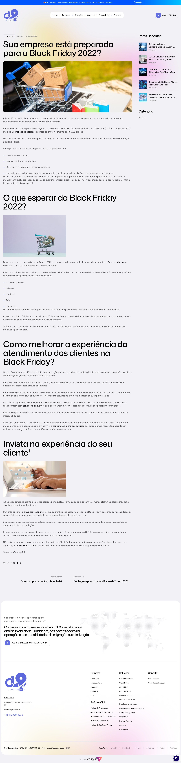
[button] (166, 15)
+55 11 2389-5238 (13, 714)
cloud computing (32, 511)
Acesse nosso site (25, 545)
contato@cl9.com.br (12, 709)
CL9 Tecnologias (31, 36)
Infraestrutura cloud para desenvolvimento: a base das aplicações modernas (162, 97)
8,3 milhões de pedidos (23, 131)
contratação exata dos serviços (68, 425)
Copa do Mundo (116, 262)
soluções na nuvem (32, 405)
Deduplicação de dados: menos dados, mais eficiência (163, 83)
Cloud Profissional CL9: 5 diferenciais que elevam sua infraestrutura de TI (162, 72)
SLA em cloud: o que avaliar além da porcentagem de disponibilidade (162, 59)
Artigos (9, 36)
